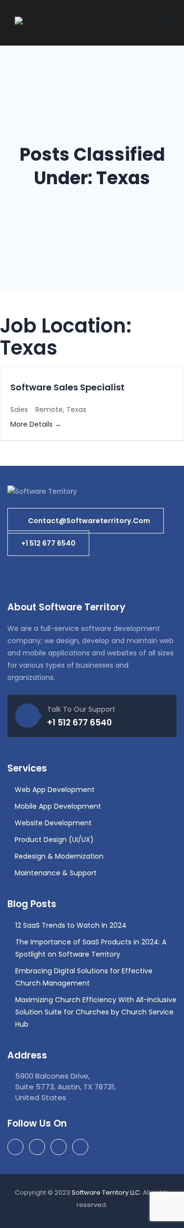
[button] (85, 520)
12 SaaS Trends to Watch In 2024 (71, 925)
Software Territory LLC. (106, 1192)
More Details (32, 424)
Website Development (53, 823)
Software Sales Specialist (67, 387)
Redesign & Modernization (59, 856)
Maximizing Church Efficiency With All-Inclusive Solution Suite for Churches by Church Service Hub (96, 1012)
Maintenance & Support (56, 873)
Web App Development (55, 790)
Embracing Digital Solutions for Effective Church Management (84, 977)
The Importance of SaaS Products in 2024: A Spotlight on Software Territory (90, 948)
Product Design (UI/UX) (54, 839)
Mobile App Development (58, 806)
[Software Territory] (69, 23)
